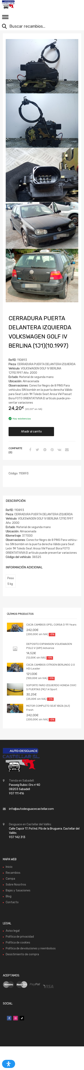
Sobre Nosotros (16, 884)
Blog (8, 896)
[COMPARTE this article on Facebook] (29, 450)
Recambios (13, 873)
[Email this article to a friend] (66, 450)
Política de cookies (18, 942)
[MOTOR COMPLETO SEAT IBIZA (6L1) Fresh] (15, 708)
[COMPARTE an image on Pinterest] (51, 450)
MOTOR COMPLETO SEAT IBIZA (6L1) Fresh (48, 707)
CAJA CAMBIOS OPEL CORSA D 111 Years (51, 624)
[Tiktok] (22, 1018)
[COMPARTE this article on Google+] (44, 450)
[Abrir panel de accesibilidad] (8, 1064)
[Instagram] (15, 1018)
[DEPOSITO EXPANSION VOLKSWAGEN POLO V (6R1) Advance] (15, 649)
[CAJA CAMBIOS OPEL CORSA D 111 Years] (15, 627)
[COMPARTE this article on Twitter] (37, 450)
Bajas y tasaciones (18, 890)
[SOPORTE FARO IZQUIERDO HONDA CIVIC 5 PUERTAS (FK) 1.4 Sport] (15, 689)
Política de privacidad (20, 936)
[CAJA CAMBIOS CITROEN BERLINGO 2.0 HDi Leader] (15, 667)
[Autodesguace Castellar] (20, 4)
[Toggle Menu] (5, 18)
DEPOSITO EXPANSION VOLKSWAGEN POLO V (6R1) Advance (49, 646)
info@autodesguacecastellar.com (31, 809)
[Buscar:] (39, 26)
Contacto (12, 902)
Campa (10, 878)
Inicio (9, 867)
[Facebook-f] (9, 1018)
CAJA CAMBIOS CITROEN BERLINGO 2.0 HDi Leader (50, 666)
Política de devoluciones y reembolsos (31, 948)
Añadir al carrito (31, 431)
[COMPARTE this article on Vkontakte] (59, 450)
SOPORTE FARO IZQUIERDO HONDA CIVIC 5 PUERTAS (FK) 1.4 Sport (51, 687)
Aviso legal (13, 930)
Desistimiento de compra (22, 954)
